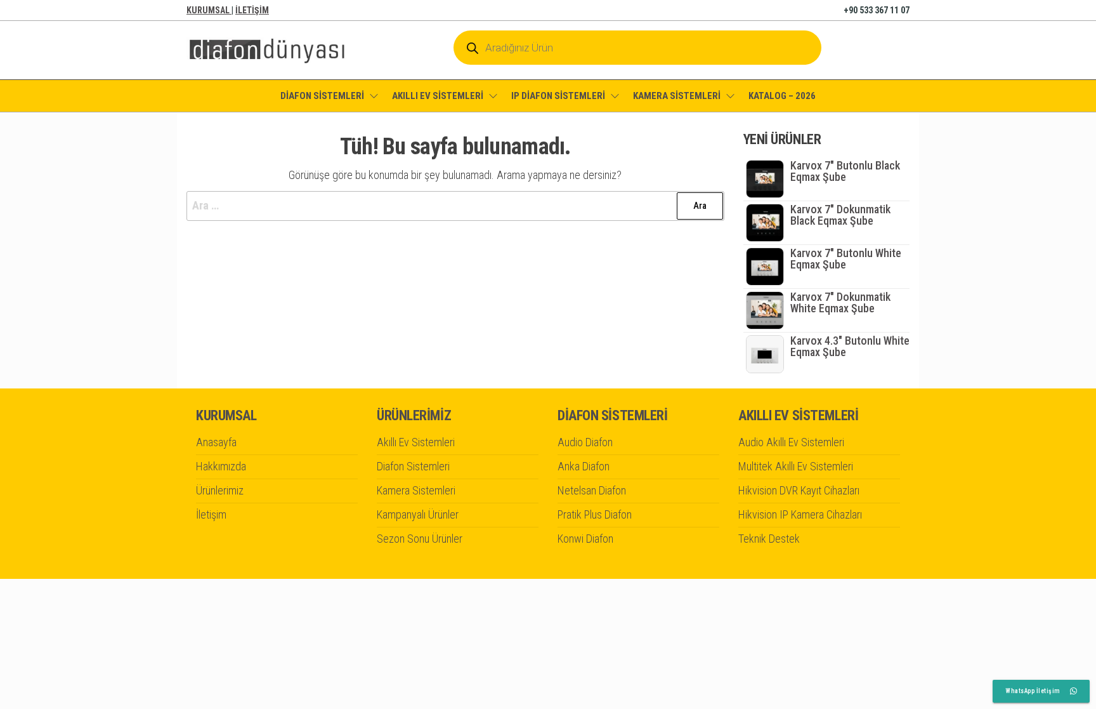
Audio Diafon (585, 442)
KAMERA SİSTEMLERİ (677, 96)
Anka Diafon (584, 466)
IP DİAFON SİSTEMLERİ (558, 96)
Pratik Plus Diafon (595, 514)
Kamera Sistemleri (416, 490)
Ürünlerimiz (220, 490)
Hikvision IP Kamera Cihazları (800, 514)
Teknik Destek (769, 538)
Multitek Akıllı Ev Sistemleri (795, 466)
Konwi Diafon (585, 538)
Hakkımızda (221, 466)
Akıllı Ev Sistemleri (416, 442)
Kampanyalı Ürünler (418, 514)
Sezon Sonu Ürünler (419, 538)
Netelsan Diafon (592, 490)
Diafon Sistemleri (413, 466)
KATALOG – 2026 (782, 96)
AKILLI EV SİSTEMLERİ (437, 96)
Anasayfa (216, 442)
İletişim (211, 514)
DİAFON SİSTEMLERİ (322, 96)
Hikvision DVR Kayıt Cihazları (798, 490)
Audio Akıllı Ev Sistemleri (791, 442)
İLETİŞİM (252, 10)
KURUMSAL (209, 10)
